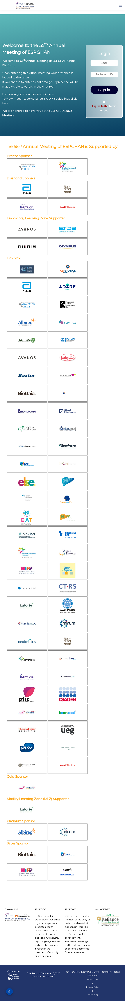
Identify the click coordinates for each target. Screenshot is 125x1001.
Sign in (104, 90)
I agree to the (104, 108)
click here (47, 94)
